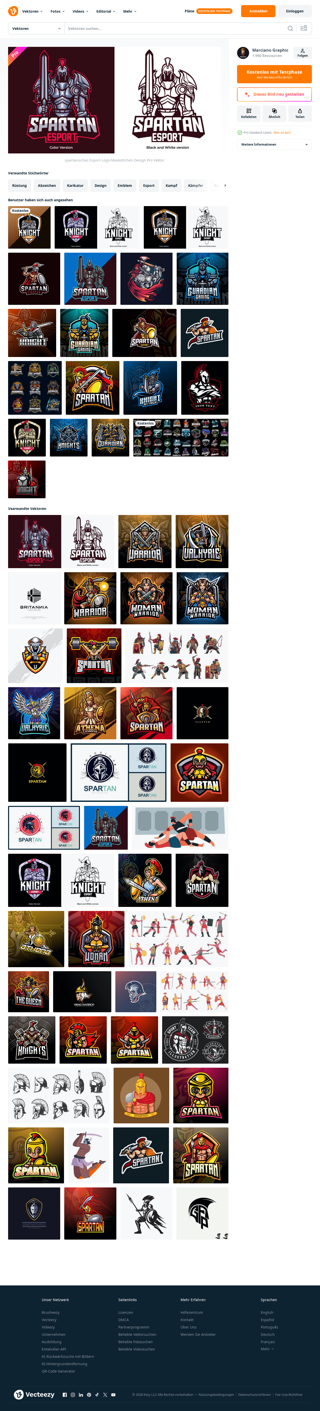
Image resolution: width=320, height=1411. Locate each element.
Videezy (48, 1327)
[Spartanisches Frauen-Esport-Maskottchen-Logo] (94, 655)
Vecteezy (49, 1319)
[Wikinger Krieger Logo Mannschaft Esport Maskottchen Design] (82, 991)
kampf (171, 185)
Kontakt (187, 1319)
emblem (125, 185)
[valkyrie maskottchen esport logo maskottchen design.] (34, 713)
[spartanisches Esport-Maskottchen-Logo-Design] (146, 713)
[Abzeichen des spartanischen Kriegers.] (204, 388)
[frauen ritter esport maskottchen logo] (96, 939)
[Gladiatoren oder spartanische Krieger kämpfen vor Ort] (180, 827)
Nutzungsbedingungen (216, 1394)
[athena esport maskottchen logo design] (90, 713)
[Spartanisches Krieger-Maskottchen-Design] (199, 772)
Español (267, 1319)
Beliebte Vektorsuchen (137, 1334)
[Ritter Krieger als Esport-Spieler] (146, 279)
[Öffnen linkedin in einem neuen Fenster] (81, 1395)
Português (269, 1327)
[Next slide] (221, 185)
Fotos (55, 11)
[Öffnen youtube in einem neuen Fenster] (113, 1395)
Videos (78, 11)
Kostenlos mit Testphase (274, 74)
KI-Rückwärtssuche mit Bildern (68, 1356)
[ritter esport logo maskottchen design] (27, 437)
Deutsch (268, 1334)
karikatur (75, 185)
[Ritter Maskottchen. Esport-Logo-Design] (31, 1039)
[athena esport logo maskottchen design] (145, 880)
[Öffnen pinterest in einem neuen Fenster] (89, 1395)
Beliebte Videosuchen (136, 1349)
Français (268, 1341)
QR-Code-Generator (58, 1371)
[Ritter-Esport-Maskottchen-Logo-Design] (32, 333)
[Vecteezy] (13, 11)
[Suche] (290, 28)
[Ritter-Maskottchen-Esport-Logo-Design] (97, 227)
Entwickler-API (54, 1349)
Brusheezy (50, 1312)
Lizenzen (125, 1312)
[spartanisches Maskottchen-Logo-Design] (202, 880)
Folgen (302, 55)
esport (149, 185)
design (100, 185)
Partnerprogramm (133, 1327)
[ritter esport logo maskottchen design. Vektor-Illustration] (186, 227)
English (267, 1312)
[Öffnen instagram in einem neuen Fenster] (73, 1395)
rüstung (19, 185)
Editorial (103, 11)
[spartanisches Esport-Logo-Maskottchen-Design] (90, 279)
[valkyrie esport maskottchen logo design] (202, 541)
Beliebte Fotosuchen (135, 1341)
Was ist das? (282, 132)
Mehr (127, 11)
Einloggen (295, 11)
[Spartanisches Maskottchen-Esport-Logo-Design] (135, 991)
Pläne (189, 11)
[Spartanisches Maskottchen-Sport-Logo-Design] (144, 333)
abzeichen (47, 185)
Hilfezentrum (192, 1312)
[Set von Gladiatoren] (195, 1039)
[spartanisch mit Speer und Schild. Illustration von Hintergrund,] (146, 1213)
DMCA (123, 1319)
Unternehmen (54, 1334)
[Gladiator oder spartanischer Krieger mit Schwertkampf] (88, 1155)
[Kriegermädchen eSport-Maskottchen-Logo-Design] (145, 541)
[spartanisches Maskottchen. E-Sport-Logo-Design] (92, 388)
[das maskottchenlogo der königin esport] (28, 991)
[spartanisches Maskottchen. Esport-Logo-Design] (200, 1155)
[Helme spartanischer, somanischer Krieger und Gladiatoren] (59, 1095)
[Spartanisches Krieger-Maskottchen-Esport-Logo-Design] (83, 1039)
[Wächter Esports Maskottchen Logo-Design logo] (110, 437)
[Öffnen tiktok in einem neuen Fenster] (97, 1395)
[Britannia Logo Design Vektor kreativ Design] (34, 598)
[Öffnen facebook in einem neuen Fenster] (65, 1395)
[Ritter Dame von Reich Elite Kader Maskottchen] (35, 655)
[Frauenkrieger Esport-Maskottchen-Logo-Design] (90, 598)
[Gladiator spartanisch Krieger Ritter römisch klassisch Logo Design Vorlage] (118, 772)
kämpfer (195, 185)
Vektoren (30, 11)
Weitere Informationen (258, 144)
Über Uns (189, 1327)
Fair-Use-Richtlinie (288, 1394)
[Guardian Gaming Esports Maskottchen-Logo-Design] (202, 279)
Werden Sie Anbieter (198, 1334)
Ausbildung (51, 1341)
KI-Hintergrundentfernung (64, 1363)
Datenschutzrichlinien (254, 1394)
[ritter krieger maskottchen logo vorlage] (29, 227)
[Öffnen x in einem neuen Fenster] (105, 1395)
